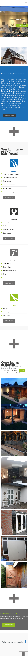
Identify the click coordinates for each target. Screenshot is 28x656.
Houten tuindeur (14, 575)
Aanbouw (14, 370)
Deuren (22, 370)
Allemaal (6, 370)
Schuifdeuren (20, 373)
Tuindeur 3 (14, 549)
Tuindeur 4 (14, 496)
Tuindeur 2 (14, 522)
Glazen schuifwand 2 (14, 417)
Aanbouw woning (14, 470)
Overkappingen (9, 373)
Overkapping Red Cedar (14, 391)
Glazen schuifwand (14, 444)
